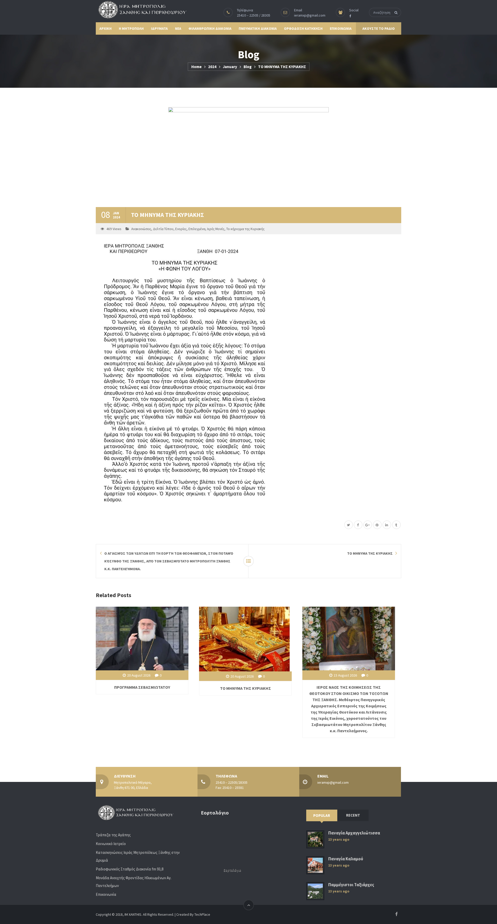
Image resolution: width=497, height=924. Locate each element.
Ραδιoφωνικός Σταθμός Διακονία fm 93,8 (129, 869)
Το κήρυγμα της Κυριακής (245, 229)
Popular (321, 815)
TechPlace (202, 914)
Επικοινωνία (106, 894)
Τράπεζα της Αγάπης (113, 834)
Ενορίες (181, 229)
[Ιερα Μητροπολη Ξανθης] (141, 9)
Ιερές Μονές (215, 229)
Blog (248, 66)
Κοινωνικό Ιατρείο (111, 843)
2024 (212, 66)
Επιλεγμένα (196, 229)
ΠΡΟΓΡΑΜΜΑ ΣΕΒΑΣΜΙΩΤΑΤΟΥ (142, 687)
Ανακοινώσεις (141, 229)
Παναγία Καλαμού (345, 859)
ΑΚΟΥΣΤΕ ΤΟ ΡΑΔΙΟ (378, 28)
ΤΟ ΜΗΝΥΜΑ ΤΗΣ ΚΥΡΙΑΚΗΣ (245, 688)
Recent (353, 815)
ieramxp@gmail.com (309, 15)
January (230, 66)
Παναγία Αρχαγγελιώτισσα (354, 833)
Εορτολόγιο (232, 870)
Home (196, 66)
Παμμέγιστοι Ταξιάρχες (351, 885)
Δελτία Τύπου (163, 229)
